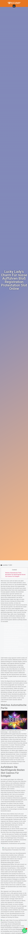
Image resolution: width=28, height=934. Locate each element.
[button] (14, 6)
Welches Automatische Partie (13, 572)
